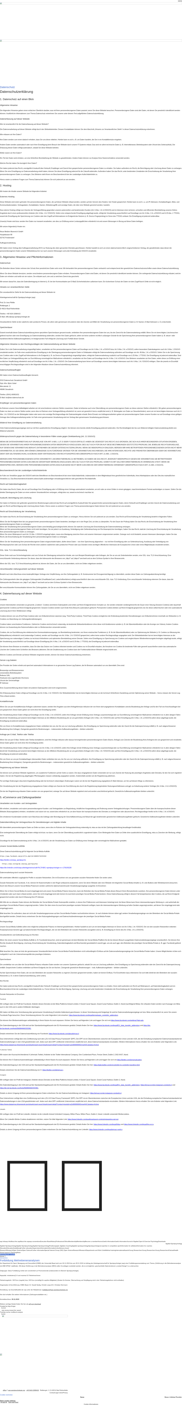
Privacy (65, 1393)
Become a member (91, 1241)
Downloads (162, 1241)
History (53, 1241)
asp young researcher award (11, 1310)
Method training (110, 1250)
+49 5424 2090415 (32, 1390)
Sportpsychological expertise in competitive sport (104, 1246)
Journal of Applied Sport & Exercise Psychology (142, 1241)
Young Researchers (162, 1250)
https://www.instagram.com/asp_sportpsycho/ (20, 864)
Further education (27, 1248)
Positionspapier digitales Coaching (60, 1246)
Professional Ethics (62, 1241)
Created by (8, 1306)
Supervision (36, 1248)
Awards (126, 1250)
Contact (52, 1393)
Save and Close (13, 1402)
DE (179, 1)
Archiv (3, 1314)
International (120, 1250)
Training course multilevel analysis (11, 1312)
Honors (100, 1241)
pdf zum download (35, 1304)
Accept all (4, 1402)
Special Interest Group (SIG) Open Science (58, 1250)
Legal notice (59, 1393)
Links (57, 1248)
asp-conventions (34, 1241)
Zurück (3, 1308)
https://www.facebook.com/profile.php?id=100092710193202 (23, 856)
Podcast (171, 1250)
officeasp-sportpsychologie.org (14, 1390)
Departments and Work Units (95, 1250)
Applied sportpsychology (80, 1246)
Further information (38, 1250)
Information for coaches (144, 1246)
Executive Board (45, 1241)
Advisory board (64, 1248)
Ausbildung (17, 1248)
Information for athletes (128, 1246)
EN (181, 1)
